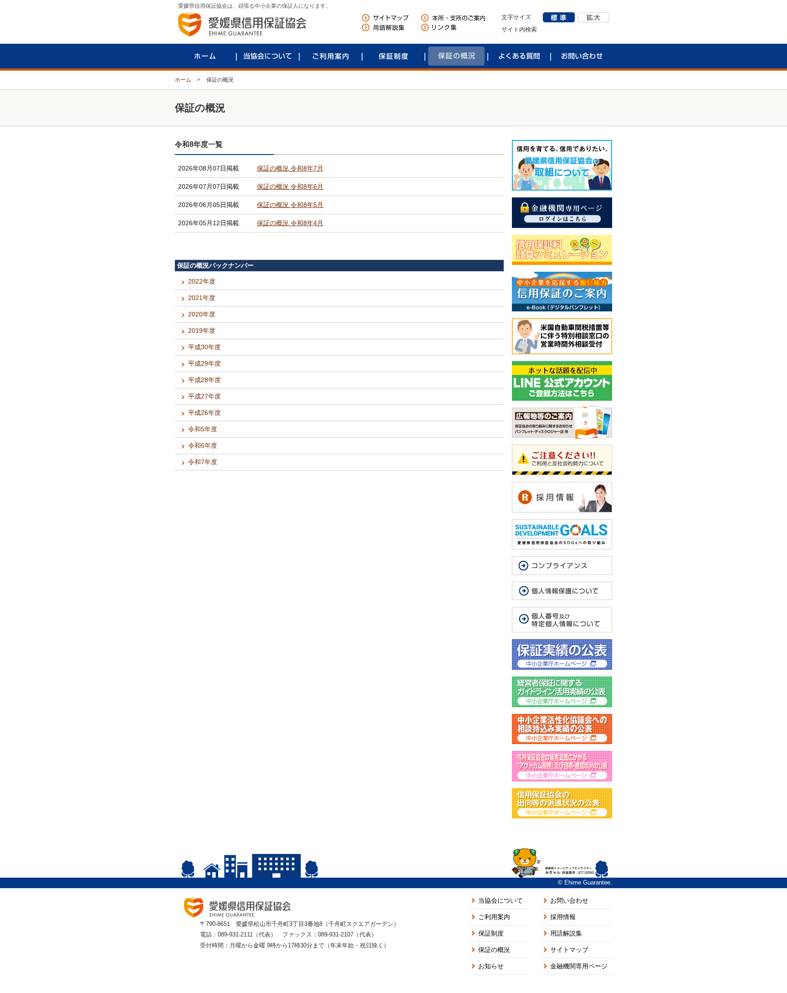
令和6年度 (202, 445)
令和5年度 (202, 429)
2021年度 (201, 297)
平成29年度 (204, 363)
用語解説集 (566, 933)
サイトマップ (569, 949)
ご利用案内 (330, 56)
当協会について (267, 56)
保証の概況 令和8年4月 (290, 223)
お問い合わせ (582, 56)
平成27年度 (204, 396)
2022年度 (201, 281)
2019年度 (201, 330)
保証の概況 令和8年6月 (290, 186)
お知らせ (491, 966)
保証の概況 (456, 56)
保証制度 (393, 56)
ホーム (205, 56)
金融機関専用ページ (579, 966)
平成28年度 (204, 379)
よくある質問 (519, 56)
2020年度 (201, 314)
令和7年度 (202, 461)
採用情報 (563, 917)
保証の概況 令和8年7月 (290, 168)
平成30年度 (204, 347)
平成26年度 (204, 412)
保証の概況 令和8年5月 (290, 204)
